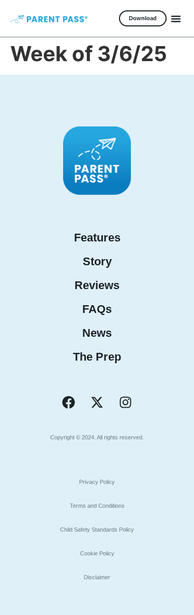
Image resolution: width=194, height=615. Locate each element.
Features (97, 237)
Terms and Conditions (97, 506)
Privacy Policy (97, 482)
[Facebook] (69, 403)
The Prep (97, 356)
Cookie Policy (97, 553)
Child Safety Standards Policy (97, 529)
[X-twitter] (97, 403)
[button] (176, 18)
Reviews (97, 285)
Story (97, 261)
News (97, 332)
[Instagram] (126, 403)
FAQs (97, 309)
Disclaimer (97, 577)
